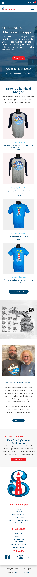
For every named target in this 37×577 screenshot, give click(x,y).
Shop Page (18, 533)
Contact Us (18, 523)
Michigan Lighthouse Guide (18, 520)
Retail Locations (18, 517)
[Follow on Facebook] (3, 3)
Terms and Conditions (18, 547)
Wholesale (18, 536)
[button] (18, 58)
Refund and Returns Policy (18, 544)
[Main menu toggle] (32, 8)
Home (18, 509)
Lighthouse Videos (18, 514)
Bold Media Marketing (22, 572)
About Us (18, 512)
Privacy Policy (18, 542)
